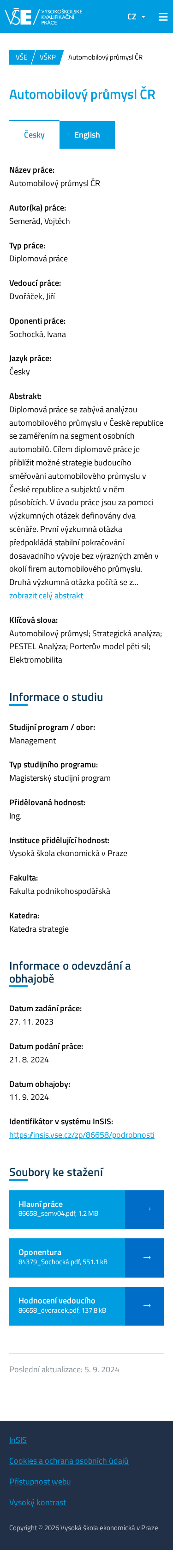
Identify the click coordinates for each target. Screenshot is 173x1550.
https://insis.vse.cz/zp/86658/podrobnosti (82, 1134)
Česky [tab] (34, 134)
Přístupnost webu (40, 1481)
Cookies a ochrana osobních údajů (69, 1460)
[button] (161, 16)
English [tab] (87, 134)
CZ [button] (132, 16)
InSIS (18, 1440)
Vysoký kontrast (37, 1502)
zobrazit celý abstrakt (46, 595)
